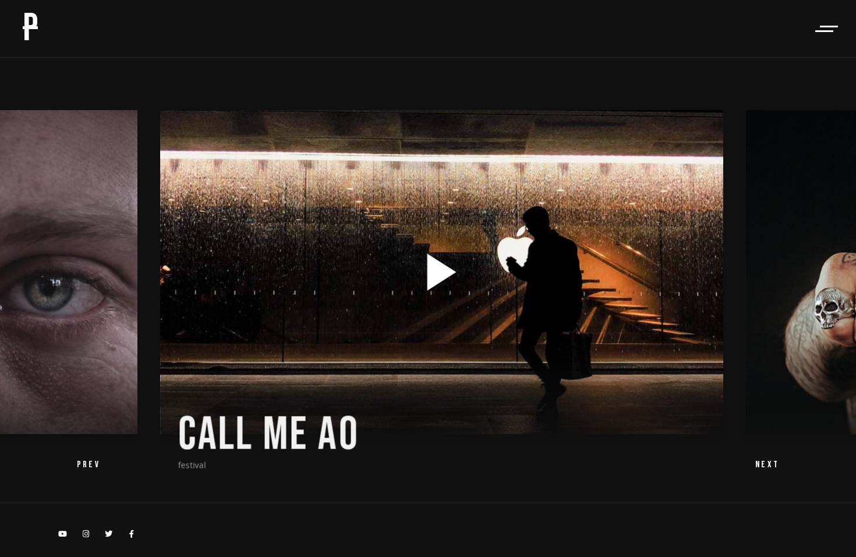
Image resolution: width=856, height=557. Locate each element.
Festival (178, 464)
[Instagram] (85, 533)
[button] (767, 465)
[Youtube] (62, 533)
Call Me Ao (254, 434)
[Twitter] (108, 533)
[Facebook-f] (131, 533)
